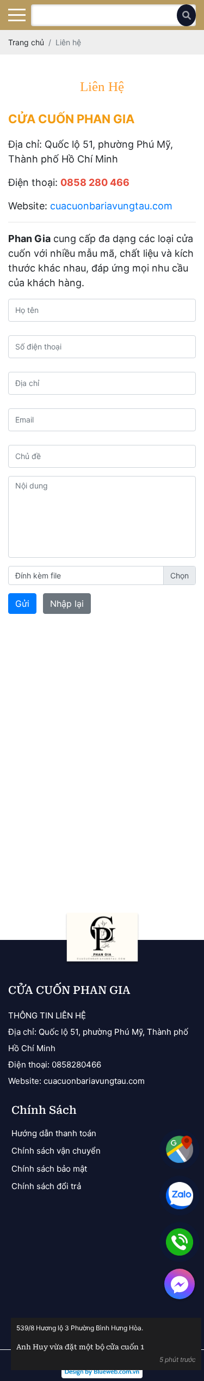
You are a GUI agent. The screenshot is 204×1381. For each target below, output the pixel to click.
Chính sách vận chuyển (56, 1150)
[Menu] (17, 15)
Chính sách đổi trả (46, 1186)
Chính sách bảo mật (49, 1168)
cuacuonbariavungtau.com (111, 206)
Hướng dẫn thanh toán (53, 1133)
